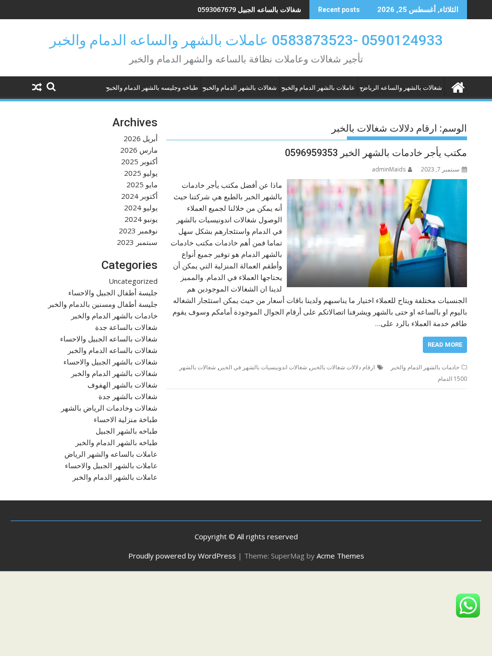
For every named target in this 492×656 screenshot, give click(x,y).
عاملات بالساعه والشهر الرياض (111, 454)
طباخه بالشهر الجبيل (127, 431)
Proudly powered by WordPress (182, 555)
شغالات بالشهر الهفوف (122, 384)
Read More (445, 344)
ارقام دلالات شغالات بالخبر (343, 367)
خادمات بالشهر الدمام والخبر (425, 367)
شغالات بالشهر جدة (128, 396)
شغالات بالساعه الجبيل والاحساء (109, 338)
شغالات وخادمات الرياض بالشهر (109, 408)
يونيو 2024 (141, 219)
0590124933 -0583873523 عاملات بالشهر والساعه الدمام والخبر (246, 40)
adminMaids (389, 169)
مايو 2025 (142, 184)
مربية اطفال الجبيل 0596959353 (254, 9)
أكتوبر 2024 (139, 196)
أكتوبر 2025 (139, 161)
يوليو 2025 (141, 173)
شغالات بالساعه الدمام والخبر (113, 350)
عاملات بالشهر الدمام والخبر (318, 87)
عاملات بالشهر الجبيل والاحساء (111, 465)
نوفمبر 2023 (138, 230)
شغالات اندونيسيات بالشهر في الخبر (263, 367)
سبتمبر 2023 (137, 242)
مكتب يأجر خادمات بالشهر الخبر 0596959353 (376, 152)
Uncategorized (133, 281)
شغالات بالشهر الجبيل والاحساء (110, 361)
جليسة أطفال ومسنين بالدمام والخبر (103, 304)
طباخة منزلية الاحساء (126, 419)
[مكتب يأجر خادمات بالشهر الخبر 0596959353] (377, 185)
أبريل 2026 (140, 138)
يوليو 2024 (141, 207)
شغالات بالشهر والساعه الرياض (401, 87)
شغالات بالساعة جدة (126, 327)
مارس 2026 (139, 150)
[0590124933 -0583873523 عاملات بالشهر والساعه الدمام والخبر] (457, 86)
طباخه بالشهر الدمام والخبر (116, 442)
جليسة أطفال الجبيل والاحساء (113, 292)
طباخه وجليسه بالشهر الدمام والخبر (152, 87)
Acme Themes (340, 555)
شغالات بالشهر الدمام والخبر (240, 87)
